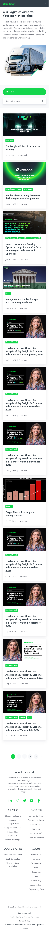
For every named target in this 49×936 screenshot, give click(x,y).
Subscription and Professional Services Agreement (24, 924)
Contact (36, 876)
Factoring (36, 828)
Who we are (36, 854)
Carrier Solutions (36, 815)
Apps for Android (36, 837)
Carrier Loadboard (36, 820)
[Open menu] (45, 4)
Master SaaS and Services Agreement (24, 917)
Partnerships (36, 863)
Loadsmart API (36, 885)
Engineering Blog (36, 889)
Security (25, 928)
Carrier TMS (36, 824)
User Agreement (24, 913)
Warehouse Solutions (13, 854)
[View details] (10, 801)
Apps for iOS (36, 833)
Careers (36, 859)
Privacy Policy (24, 921)
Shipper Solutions (13, 815)
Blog (36, 867)
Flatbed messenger (13, 839)
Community (36, 880)
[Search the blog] (43, 101)
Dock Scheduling (13, 859)
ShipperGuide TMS (13, 827)
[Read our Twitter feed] (24, 801)
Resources (36, 872)
